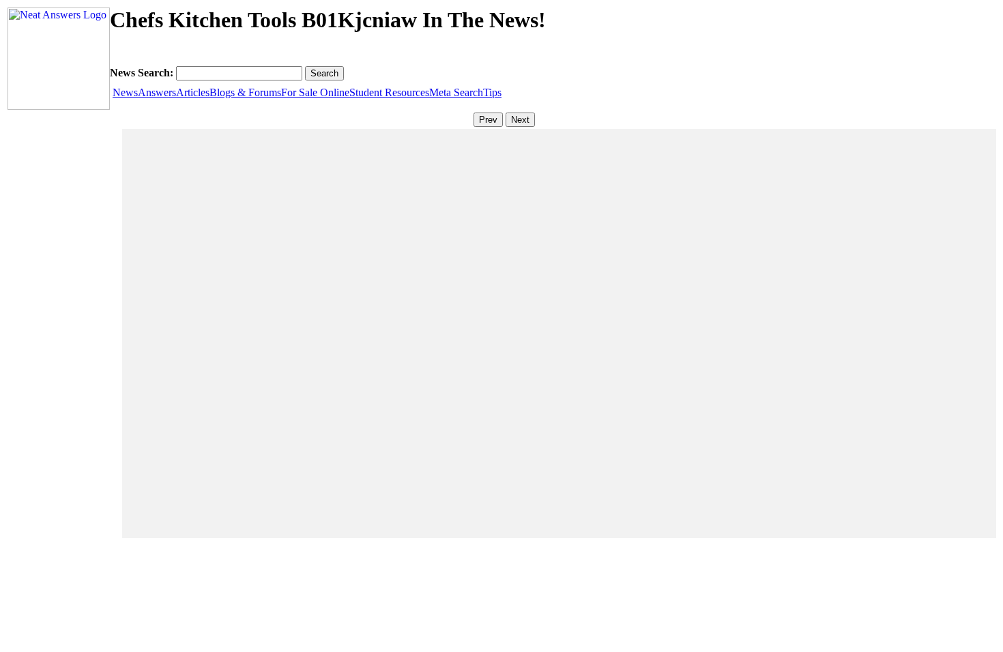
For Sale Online (315, 92)
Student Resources (389, 92)
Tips (492, 92)
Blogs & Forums (245, 92)
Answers (157, 92)
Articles (192, 92)
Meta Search (456, 92)
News (125, 92)
